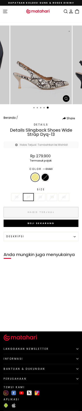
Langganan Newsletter (26, 349)
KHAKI (35, 177)
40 (64, 197)
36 (17, 197)
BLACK (45, 177)
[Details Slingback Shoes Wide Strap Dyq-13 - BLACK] (13, 321)
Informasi (13, 358)
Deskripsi (15, 236)
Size (41, 189)
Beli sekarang (41, 223)
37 (28, 197)
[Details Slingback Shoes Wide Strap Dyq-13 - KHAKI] (8, 321)
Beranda (10, 118)
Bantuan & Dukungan (24, 369)
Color (40, 169)
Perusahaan (15, 378)
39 (52, 197)
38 (40, 197)
